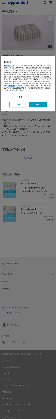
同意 (37, 104)
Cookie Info (11, 86)
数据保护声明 (20, 88)
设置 (20, 97)
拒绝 (18, 104)
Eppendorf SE (9, 66)
